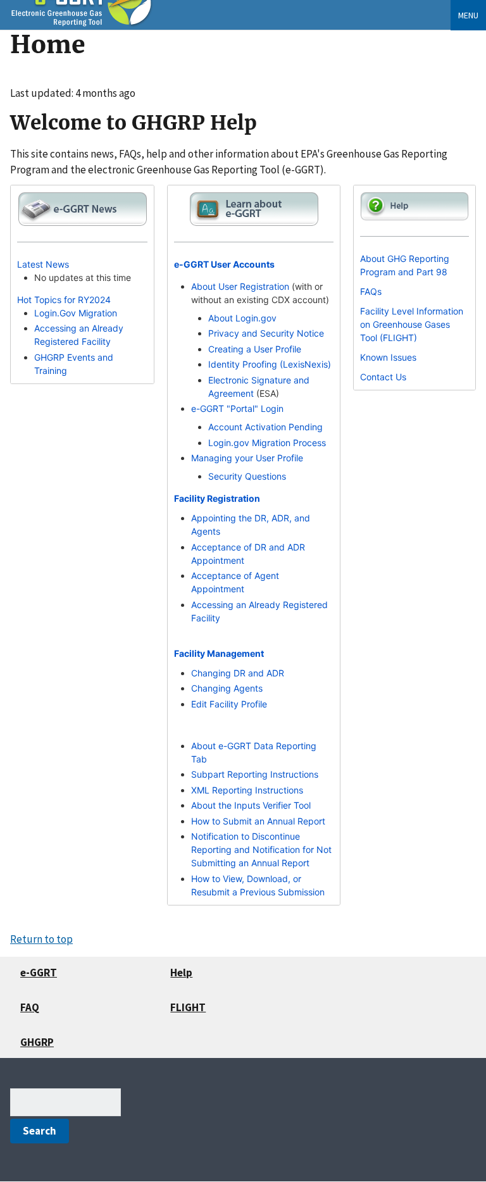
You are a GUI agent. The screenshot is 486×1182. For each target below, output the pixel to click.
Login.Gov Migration (75, 313)
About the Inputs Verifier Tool (251, 805)
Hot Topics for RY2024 (64, 299)
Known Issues (388, 357)
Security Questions (247, 476)
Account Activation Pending (265, 426)
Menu (468, 15)
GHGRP (37, 1042)
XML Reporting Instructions (247, 790)
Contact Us (383, 376)
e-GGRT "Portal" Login (237, 408)
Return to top (41, 939)
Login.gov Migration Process (267, 442)
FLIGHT (188, 1007)
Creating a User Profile (254, 349)
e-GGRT (38, 973)
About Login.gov (242, 318)
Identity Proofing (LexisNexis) (269, 364)
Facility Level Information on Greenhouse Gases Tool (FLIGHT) (411, 324)
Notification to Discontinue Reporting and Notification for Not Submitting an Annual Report (261, 849)
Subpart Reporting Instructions (254, 774)
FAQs (371, 291)
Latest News (43, 264)
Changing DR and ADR (237, 673)
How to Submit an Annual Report (258, 821)
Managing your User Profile (247, 457)
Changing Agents (227, 688)
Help (181, 973)
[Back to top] (451, 1147)
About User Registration (240, 286)
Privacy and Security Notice (266, 333)
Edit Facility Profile (229, 704)
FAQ (29, 1007)
